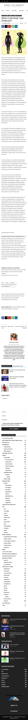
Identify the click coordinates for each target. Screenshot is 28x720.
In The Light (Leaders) (9, 541)
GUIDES (4, 455)
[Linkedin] (16, 26)
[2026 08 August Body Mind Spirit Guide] (5, 378)
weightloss (8, 502)
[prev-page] (2, 390)
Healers (6, 560)
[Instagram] (4, 1)
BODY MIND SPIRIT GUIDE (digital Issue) (12, 440)
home (5, 519)
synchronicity (7, 598)
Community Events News (10, 536)
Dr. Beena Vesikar (6, 23)
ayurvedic (12, 15)
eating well (8, 461)
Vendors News (7, 545)
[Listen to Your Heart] (5, 646)
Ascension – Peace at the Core (7, 327)
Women (6, 532)
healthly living (9, 496)
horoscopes (7, 521)
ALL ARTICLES (8, 13)
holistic (9, 15)
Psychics (6, 594)
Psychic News (7, 543)
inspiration (6, 575)
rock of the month (7, 551)
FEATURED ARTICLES (7, 453)
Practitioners (7, 564)
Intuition (6, 577)
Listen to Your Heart (14, 644)
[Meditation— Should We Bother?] (5, 653)
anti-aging (8, 487)
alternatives (8, 485)
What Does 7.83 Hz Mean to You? (17, 658)
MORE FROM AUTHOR (18, 366)
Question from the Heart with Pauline (18, 619)
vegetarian (8, 470)
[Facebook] (2, 1)
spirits (7, 596)
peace (5, 586)
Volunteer (6, 547)
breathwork (8, 491)
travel (5, 530)
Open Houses (7, 451)
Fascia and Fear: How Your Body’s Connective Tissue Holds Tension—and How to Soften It (17, 385)
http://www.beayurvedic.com (14, 344)
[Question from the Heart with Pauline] (5, 371)
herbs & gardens (9, 466)
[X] (7, 1)
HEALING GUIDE (18, 15)
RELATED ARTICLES (6, 366)
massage (7, 500)
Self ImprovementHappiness (9, 553)
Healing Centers (8, 562)
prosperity (6, 592)
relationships (7, 526)
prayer (5, 590)
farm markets (9, 464)
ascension (6, 571)
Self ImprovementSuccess (9, 556)
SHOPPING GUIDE (8, 472)
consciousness (7, 573)
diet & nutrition (9, 459)
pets (5, 524)
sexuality (6, 528)
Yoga (3, 605)
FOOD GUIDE (7, 457)
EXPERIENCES (5, 444)
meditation (7, 579)
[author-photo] (14, 340)
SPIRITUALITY (5, 566)
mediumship (7, 581)
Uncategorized (6, 603)
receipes (7, 468)
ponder (5, 588)
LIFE (3, 506)
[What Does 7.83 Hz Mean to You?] (5, 660)
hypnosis (7, 498)
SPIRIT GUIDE (7, 479)
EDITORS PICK (5, 442)
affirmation (7, 568)
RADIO (3, 549)
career (5, 513)
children (6, 515)
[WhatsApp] (12, 26)
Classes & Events (8, 449)
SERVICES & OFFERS (7, 558)
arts (5, 509)
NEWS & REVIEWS (6, 534)
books (8, 476)
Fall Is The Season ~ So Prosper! (21, 327)
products (7, 474)
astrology (6, 511)
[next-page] (5, 390)
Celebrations (7, 446)
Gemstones (7, 517)
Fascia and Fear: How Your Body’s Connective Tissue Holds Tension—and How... (17, 634)
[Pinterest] (9, 26)
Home (2, 13)
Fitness (7, 494)
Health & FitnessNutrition (9, 504)
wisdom (6, 601)
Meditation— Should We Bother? (17, 651)
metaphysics (7, 583)
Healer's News (7, 539)
